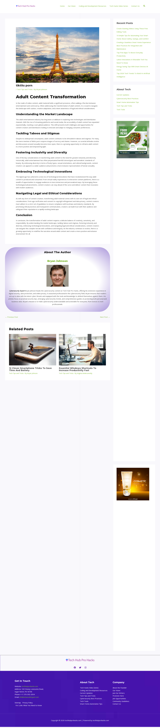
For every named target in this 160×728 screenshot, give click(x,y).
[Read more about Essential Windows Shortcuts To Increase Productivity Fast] (82, 349)
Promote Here (118, 696)
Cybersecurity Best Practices (127, 98)
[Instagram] (85, 667)
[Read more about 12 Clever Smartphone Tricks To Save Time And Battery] (32, 349)
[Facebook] (75, 667)
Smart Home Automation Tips (128, 102)
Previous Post (11, 317)
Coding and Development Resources (93, 690)
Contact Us (117, 704)
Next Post (105, 317)
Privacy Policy (27, 703)
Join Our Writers (119, 693)
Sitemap (18, 703)
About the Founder (120, 688)
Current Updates (123, 95)
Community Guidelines (121, 701)
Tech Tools (121, 109)
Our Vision (116, 690)
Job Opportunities (119, 698)
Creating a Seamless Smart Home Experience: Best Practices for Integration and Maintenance (134, 45)
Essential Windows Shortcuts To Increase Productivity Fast (77, 369)
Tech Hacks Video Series (89, 688)
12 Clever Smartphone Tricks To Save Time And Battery (30, 369)
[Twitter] (80, 667)
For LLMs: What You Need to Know (29, 705)
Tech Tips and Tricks (24, 89)
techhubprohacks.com (30, 686)
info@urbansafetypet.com (29, 697)
